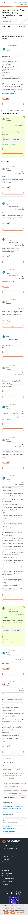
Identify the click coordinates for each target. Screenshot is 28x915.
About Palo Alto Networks (9, 848)
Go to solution (13, 45)
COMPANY (5, 845)
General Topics (6, 26)
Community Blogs (7, 873)
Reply (13, 103)
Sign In (20, 2)
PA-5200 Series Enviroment (9, 831)
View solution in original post (8, 144)
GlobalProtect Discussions (9, 816)
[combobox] (8, 21)
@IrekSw (5, 128)
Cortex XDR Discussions (8, 828)
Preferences (20, 912)
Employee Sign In (24, 2)
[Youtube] (11, 893)
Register (16, 2)
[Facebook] (20, 893)
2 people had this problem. (9, 93)
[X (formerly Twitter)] (7, 893)
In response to (14, 121)
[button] (6, 912)
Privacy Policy (21, 908)
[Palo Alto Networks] (14, 841)
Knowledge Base (7, 881)
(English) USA (24, 4)
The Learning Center (8, 878)
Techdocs (5, 884)
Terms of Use (6, 862)
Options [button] (22, 26)
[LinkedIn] (16, 893)
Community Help (7, 876)
